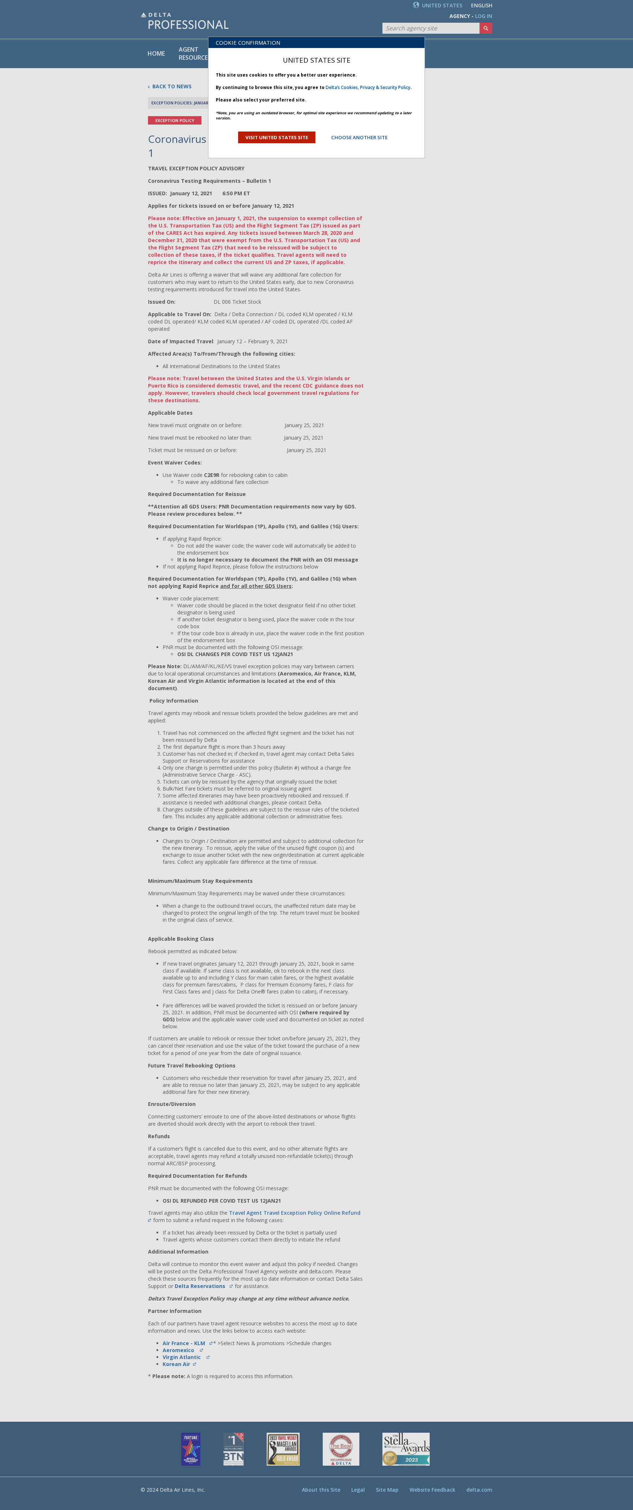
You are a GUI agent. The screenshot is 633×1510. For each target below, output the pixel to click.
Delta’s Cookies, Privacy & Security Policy (368, 87)
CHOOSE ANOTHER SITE (359, 137)
